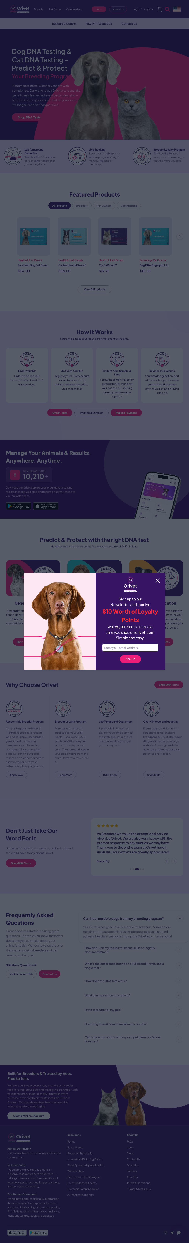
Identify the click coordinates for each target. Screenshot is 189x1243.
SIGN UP (130, 659)
